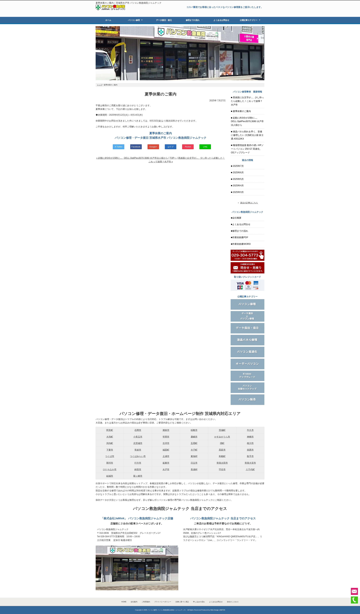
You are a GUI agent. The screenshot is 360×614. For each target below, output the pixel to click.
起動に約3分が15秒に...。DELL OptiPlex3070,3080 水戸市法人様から (247, 121)
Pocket (188, 147)
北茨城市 (137, 443)
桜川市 (250, 443)
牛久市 (250, 430)
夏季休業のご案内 (241, 111)
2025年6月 (238, 172)
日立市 (194, 463)
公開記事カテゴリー (248, 20)
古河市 (166, 443)
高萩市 (222, 450)
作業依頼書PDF (240, 237)
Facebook (135, 147)
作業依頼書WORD (241, 244)
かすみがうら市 (222, 437)
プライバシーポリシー (162, 602)
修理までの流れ (193, 20)
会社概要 (236, 218)
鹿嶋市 (194, 437)
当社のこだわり (233, 602)
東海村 (194, 456)
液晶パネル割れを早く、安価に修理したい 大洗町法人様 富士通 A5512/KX (247, 135)
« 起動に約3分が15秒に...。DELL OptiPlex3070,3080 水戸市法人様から (132, 158)
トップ (99, 85)
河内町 (109, 443)
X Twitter (118, 147)
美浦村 (194, 469)
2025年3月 (238, 192)
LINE (205, 147)
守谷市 (222, 469)
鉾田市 (137, 469)
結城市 (109, 476)
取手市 (250, 456)
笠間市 (166, 437)
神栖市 (250, 437)
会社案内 (134, 602)
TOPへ (173, 158)
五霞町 (194, 443)
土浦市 (166, 456)
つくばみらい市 (138, 456)
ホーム (108, 20)
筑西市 (250, 450)
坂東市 (166, 463)
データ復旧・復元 (164, 20)
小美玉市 (137, 437)
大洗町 (109, 437)
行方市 (137, 463)
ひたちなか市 (109, 469)
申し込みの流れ (199, 602)
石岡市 (137, 430)
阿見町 (109, 430)
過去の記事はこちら (249, 203)
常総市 (137, 450)
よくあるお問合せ (221, 20)
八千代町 (250, 469)
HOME (123, 602)
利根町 (222, 456)
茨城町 (222, 430)
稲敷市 (194, 430)
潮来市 (166, 430)
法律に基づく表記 (182, 602)
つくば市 (109, 456)
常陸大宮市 (250, 463)
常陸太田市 (222, 463)
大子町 (194, 450)
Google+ (153, 147)
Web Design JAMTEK (217, 610)
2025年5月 (238, 179)
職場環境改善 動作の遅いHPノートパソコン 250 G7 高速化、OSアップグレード (247, 149)
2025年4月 (238, 185)
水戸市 (166, 469)
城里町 (166, 450)
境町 (222, 443)
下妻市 (109, 450)
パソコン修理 (134, 20)
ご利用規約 (146, 602)
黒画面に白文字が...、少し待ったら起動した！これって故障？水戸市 (247, 101)
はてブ (171, 147)
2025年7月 (238, 166)
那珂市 (109, 463)
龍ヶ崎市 (137, 476)
